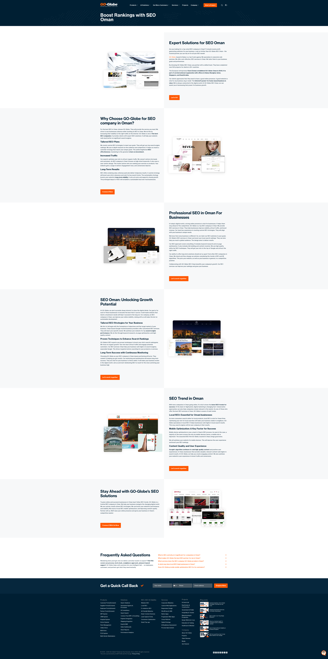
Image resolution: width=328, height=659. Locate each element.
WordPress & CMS (166, 611)
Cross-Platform (165, 619)
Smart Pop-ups (145, 622)
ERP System (103, 614)
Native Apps (165, 614)
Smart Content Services (148, 614)
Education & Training (188, 623)
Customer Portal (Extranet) (108, 603)
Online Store (104, 627)
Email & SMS (124, 624)
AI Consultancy (125, 610)
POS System (104, 633)
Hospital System (105, 619)
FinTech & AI (185, 602)
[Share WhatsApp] (223, 653)
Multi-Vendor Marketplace (107, 636)
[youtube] (220, 653)
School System (104, 622)
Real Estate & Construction (186, 606)
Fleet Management (105, 625)
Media (183, 641)
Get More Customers (160, 5)
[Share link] (225, 653)
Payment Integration (126, 618)
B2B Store (103, 630)
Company (194, 5)
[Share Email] (227, 653)
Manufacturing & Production (186, 616)
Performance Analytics (127, 632)
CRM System (104, 616)
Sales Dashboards (126, 627)
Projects (185, 5)
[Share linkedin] (214, 653)
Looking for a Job (308, 651)
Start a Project (210, 5)
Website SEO (145, 603)
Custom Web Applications (168, 605)
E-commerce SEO (146, 608)
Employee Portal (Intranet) (107, 608)
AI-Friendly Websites (147, 611)
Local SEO (144, 605)
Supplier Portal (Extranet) (107, 605)
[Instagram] (218, 653)
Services (175, 5)
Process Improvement (167, 627)
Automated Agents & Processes (127, 606)
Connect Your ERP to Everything (130, 616)
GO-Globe (172, 57)
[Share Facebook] (216, 653)
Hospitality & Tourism (188, 612)
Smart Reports (125, 629)
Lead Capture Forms (147, 616)
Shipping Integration (126, 621)
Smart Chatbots (125, 603)
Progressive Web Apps (168, 616)
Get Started (185, 644)
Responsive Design (167, 608)
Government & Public (188, 610)
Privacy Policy (136, 653)
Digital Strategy (165, 622)
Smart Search (125, 613)
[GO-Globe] (109, 5)
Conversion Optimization (148, 619)
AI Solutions (144, 5)
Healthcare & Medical (188, 625)
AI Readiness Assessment (169, 625)
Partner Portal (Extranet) (107, 611)
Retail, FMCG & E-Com (188, 620)
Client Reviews (186, 638)
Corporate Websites (167, 603)
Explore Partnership (309, 646)
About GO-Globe (187, 633)
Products (133, 5)
